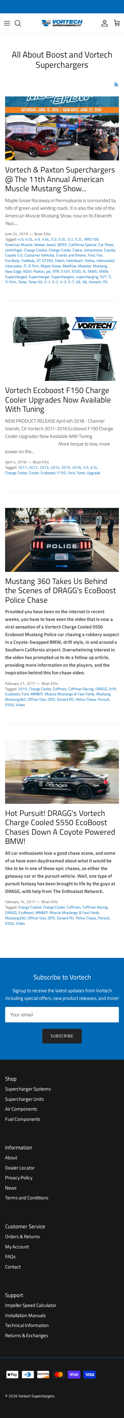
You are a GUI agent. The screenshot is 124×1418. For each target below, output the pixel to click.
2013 (44, 467)
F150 (61, 473)
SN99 (103, 271)
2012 (33, 467)
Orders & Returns (22, 1236)
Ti (109, 277)
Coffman (59, 689)
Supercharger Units (24, 1099)
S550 (76, 271)
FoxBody (28, 260)
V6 (78, 282)
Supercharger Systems (28, 1088)
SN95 (92, 271)
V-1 (47, 282)
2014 (55, 467)
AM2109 (91, 239)
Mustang (100, 266)
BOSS (62, 245)
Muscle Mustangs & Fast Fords (69, 694)
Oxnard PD (65, 699)
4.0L (29, 239)
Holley (90, 260)
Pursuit (103, 699)
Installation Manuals (25, 1315)
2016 (76, 467)
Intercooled (105, 260)
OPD (51, 699)
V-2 (55, 282)
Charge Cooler (60, 250)
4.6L (45, 239)
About (11, 1157)
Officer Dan (37, 699)
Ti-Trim (10, 282)
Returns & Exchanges (26, 1335)
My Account (17, 1246)
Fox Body (12, 260)
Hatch (59, 260)
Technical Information (27, 1325)
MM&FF (37, 694)
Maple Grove (51, 266)
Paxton (38, 271)
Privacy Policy (18, 1177)
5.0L (62, 239)
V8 (84, 282)
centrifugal (13, 250)
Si (84, 271)
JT (25, 266)
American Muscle (18, 245)
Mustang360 (15, 699)
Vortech (95, 282)
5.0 (54, 239)
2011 (22, 467)
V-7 (71, 282)
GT (38, 260)
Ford (91, 255)
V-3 (63, 282)
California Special (82, 245)
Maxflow (69, 266)
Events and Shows (71, 255)
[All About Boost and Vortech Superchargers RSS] (116, 84)
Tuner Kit (35, 282)
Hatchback (74, 260)
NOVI (27, 271)
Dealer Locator (20, 1167)
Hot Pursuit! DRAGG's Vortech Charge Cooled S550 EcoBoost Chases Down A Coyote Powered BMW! (60, 827)
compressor (93, 250)
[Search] (21, 23)
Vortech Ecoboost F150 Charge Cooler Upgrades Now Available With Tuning (58, 399)
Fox (99, 255)
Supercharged (16, 277)
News (11, 1187)
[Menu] (7, 23)
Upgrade (93, 473)
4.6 (37, 239)
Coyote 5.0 (14, 255)
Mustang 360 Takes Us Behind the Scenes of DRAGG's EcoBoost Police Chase (60, 590)
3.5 (85, 467)
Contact (13, 1266)
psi (48, 271)
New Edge (13, 271)
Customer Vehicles (39, 255)
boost (51, 245)
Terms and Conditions (26, 1197)
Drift (112, 689)
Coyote (109, 250)
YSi (105, 282)
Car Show (106, 245)
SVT (103, 277)
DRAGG (101, 689)
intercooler (13, 266)
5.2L (78, 239)
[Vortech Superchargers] (62, 23)
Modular (84, 266)
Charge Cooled (35, 250)
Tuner (22, 282)
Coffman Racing (80, 689)
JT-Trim (33, 266)
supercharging (87, 277)
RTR (56, 271)
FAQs (10, 1256)
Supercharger (39, 277)
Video (20, 705)
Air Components (21, 1109)
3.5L (94, 467)
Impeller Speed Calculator (30, 1305)
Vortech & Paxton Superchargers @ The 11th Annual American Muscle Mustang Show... (60, 179)
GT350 (47, 260)
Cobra (77, 250)
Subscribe (62, 1036)
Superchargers (62, 277)
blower (39, 245)
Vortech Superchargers (36, 1396)
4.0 (21, 239)
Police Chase (86, 699)
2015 (65, 467)
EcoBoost (25, 912)
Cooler (34, 473)
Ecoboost (48, 473)
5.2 (70, 239)
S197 (65, 271)
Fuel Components (22, 1119)
